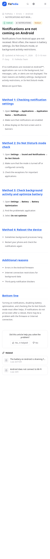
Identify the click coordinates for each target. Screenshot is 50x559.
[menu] (45, 3)
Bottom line (10, 296)
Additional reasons (15, 260)
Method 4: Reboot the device (22, 230)
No (36, 342)
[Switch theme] (39, 3)
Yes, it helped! (21, 342)
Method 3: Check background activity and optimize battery (22, 192)
